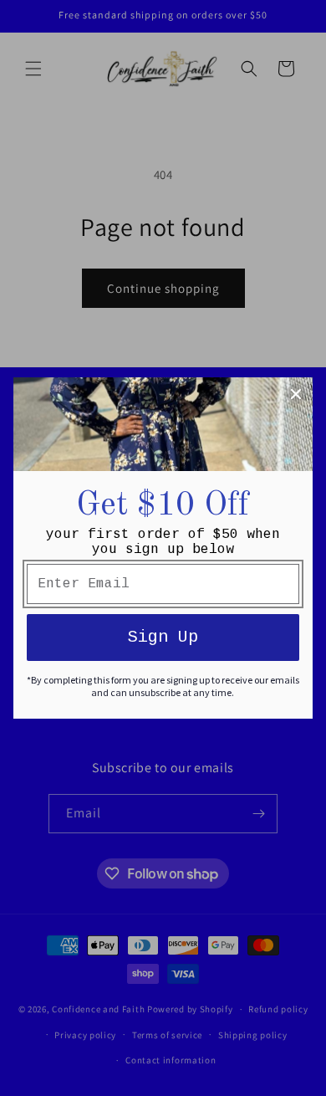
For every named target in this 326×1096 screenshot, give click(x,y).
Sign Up (163, 637)
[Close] (296, 394)
